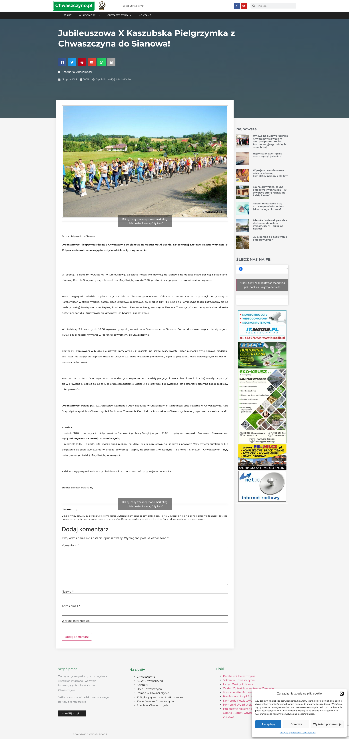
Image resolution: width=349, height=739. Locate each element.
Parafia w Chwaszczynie (153, 693)
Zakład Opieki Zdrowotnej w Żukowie (248, 688)
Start (68, 15)
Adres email (71, 606)
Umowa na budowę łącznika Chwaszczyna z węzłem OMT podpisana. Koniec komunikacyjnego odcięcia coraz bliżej (270, 141)
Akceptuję (268, 724)
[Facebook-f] (237, 6)
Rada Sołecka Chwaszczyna (155, 701)
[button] (342, 693)
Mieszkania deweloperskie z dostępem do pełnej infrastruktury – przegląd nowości (270, 224)
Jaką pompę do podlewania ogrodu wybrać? (270, 238)
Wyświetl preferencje (327, 724)
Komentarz (70, 545)
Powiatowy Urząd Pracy (239, 696)
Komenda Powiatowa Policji (242, 700)
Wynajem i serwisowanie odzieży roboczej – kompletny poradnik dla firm (270, 173)
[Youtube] (244, 6)
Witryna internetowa (76, 620)
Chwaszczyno (117, 15)
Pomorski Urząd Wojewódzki (242, 704)
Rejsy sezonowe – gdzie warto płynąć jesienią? (267, 155)
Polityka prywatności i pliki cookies (298, 732)
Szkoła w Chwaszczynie (152, 705)
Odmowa (296, 724)
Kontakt (145, 15)
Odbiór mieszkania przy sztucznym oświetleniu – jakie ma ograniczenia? (268, 206)
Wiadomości (88, 15)
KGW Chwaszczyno (150, 680)
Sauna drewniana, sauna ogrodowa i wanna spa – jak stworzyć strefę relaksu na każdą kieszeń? (270, 191)
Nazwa (68, 591)
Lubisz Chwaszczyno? (133, 6)
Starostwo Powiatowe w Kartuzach (246, 692)
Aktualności (84, 72)
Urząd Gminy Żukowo (238, 684)
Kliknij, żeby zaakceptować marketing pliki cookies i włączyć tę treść (145, 221)
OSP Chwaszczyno (149, 689)
